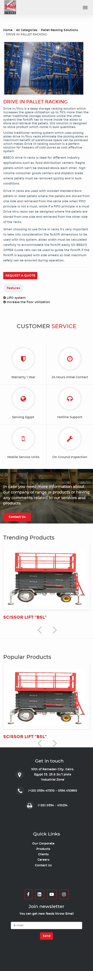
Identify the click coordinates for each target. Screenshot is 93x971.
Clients (43, 854)
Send (46, 936)
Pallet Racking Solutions (59, 30)
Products (43, 849)
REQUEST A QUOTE (20, 275)
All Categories (26, 30)
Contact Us (43, 865)
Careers (43, 860)
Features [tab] (13, 288)
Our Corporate (43, 843)
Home (8, 30)
